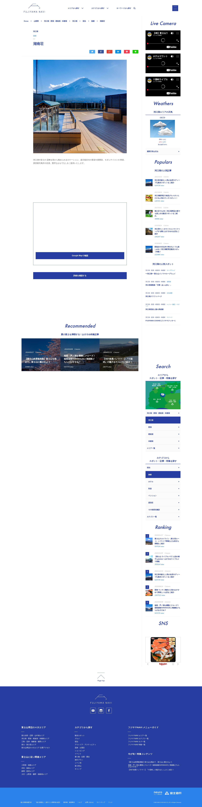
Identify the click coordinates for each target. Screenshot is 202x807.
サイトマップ (101, 802)
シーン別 (78, 763)
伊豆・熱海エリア (28, 768)
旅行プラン (79, 760)
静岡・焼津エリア (28, 771)
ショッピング (80, 750)
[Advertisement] (79, 183)
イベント (78, 754)
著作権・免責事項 (69, 802)
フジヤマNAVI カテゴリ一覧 (138, 738)
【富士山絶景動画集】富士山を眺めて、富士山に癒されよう (150, 762)
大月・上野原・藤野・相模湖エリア (35, 774)
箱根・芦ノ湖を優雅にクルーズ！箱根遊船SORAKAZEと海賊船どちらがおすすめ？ (153, 765)
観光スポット (80, 735)
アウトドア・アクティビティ (85, 744)
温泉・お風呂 (80, 747)
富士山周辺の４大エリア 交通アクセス (36, 747)
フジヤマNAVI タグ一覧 (136, 741)
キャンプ (78, 769)
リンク (110, 802)
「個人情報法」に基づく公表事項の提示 (47, 802)
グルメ (77, 738)
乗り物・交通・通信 (82, 757)
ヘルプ (80, 802)
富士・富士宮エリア (29, 744)
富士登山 (78, 766)
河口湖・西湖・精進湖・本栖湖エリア (35, 738)
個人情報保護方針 (26, 802)
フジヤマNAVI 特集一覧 (136, 744)
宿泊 (76, 741)
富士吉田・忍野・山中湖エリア (33, 735)
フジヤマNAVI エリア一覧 (137, 735)
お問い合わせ (89, 802)
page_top (101, 677)
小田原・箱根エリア (29, 765)
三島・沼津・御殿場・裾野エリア (34, 741)
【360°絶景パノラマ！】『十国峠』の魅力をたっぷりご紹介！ (151, 770)
